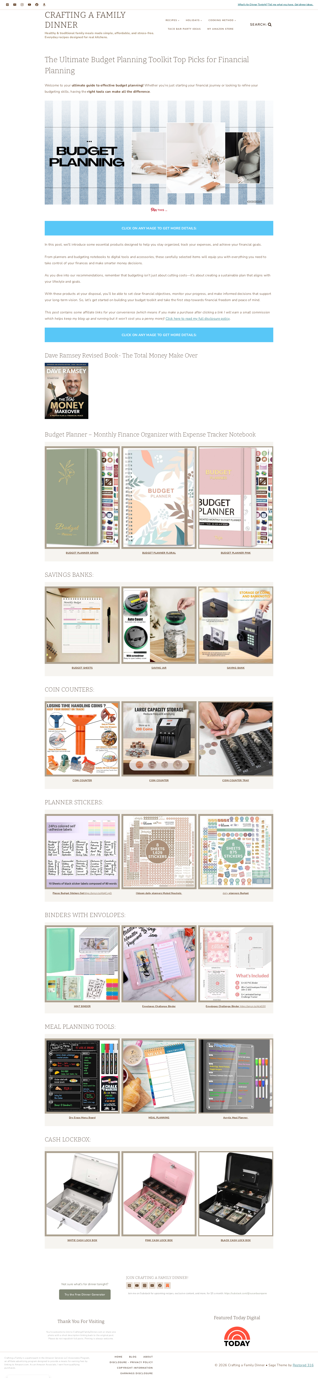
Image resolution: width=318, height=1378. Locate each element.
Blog (133, 1356)
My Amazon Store (220, 28)
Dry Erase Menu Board (82, 1117)
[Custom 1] (167, 1285)
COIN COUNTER (82, 780)
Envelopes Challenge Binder (159, 1006)
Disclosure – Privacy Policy (131, 1362)
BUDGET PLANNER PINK (236, 553)
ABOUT (148, 1356)
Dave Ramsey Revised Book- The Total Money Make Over (121, 355)
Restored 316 (303, 1365)
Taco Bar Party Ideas (184, 28)
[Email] (15, 5)
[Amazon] (44, 5)
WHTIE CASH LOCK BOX (82, 1240)
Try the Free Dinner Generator (85, 1294)
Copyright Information (135, 1367)
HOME (119, 1356)
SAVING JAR (159, 668)
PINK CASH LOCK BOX (159, 1240)
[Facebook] (37, 5)
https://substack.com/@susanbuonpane (245, 1293)
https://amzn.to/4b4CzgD (98, 893)
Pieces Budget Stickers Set (68, 893)
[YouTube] (29, 5)
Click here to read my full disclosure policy (198, 318)
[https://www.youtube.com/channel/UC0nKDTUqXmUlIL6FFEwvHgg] (137, 1285)
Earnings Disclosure (137, 1373)
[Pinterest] (7, 5)
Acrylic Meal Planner (235, 1117)
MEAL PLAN (156, 1117)
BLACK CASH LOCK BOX (236, 1240)
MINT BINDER (82, 1006)
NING (166, 1117)
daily (236, 893)
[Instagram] (22, 5)
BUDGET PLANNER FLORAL (159, 553)
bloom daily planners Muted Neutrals (159, 893)
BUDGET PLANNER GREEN (82, 553)
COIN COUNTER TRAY (235, 780)
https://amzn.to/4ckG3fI (253, 1006)
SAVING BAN (235, 668)
